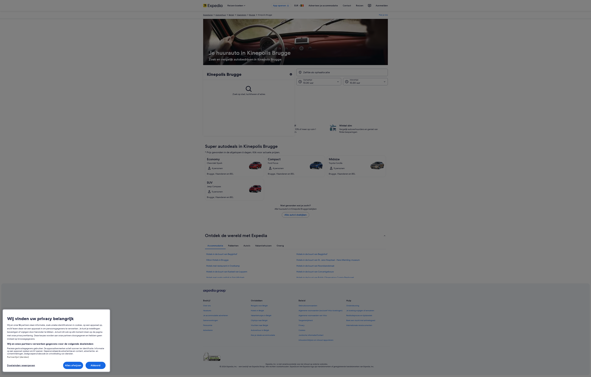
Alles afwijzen (73, 365)
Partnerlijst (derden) (18, 357)
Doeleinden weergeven (21, 365)
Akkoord (95, 365)
